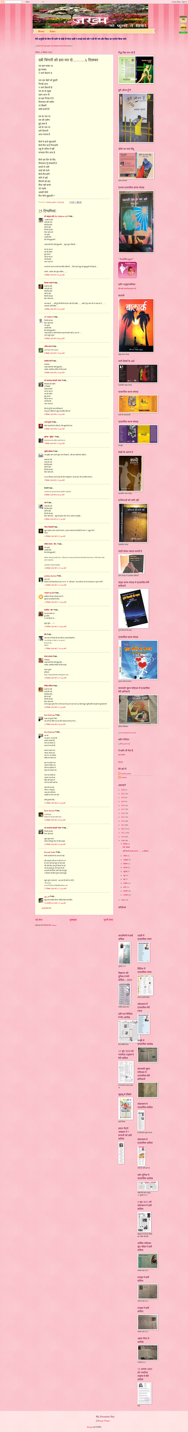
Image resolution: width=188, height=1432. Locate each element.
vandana (124, 777)
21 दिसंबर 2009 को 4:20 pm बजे (54, 724)
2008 (123, 900)
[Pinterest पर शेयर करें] (80, 202)
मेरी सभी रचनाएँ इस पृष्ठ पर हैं (127, 288)
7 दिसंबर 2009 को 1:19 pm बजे (54, 443)
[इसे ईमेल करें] (70, 202)
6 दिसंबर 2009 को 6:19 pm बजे (54, 372)
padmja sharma (50, 576)
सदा (45, 502)
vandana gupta (126, 774)
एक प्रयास (121, 754)
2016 (123, 813)
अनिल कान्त (48, 346)
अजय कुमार (48, 422)
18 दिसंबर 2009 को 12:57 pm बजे (55, 678)
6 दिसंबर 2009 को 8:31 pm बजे (54, 429)
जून (124, 875)
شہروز (47, 896)
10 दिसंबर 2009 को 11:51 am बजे (55, 568)
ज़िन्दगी (120, 762)
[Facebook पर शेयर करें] (78, 202)
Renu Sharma (49, 810)
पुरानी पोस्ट (108, 919)
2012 (123, 829)
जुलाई (125, 871)
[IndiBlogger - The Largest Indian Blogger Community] (127, 277)
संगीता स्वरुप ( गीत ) (50, 544)
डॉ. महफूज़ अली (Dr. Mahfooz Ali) (56, 216)
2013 (123, 825)
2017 (123, 809)
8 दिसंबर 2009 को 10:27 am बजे (54, 519)
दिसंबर (125, 844)
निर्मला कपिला (48, 685)
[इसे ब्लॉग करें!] (73, 202)
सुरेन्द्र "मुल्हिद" (49, 436)
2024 (123, 789)
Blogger (90, 1427)
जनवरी (125, 895)
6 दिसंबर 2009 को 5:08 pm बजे (54, 338)
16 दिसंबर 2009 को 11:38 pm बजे (55, 626)
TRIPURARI (49, 593)
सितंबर (125, 863)
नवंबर (125, 855)
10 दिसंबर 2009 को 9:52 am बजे (54, 536)
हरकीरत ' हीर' (48, 610)
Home (41, 31)
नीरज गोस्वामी (48, 527)
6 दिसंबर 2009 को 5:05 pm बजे (54, 275)
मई (124, 879)
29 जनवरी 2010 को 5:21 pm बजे (55, 903)
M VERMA (48, 317)
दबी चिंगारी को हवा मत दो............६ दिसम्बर (135, 851)
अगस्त (125, 867)
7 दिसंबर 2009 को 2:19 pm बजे (54, 480)
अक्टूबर (126, 859)
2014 (123, 821)
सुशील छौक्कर (48, 451)
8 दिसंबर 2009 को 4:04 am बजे (54, 495)
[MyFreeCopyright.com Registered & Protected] (52, 45)
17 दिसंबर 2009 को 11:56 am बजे (55, 648)
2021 (123, 793)
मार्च (124, 887)
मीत (45, 634)
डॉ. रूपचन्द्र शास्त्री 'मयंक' (53, 380)
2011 (123, 832)
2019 (123, 801)
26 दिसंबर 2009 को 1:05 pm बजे (54, 820)
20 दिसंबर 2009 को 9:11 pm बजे (54, 707)
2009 (123, 840)
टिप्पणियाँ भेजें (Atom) (49, 925)
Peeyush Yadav (50, 852)
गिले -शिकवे (126, 847)
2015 (123, 817)
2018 (123, 805)
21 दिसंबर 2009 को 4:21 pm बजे (54, 803)
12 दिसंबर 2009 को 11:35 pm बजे (55, 602)
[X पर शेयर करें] (75, 202)
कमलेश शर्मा (48, 361)
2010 (123, 836)
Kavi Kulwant (49, 715)
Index (53, 31)
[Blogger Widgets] (103, 1420)
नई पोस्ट (39, 919)
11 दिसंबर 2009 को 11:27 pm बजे (55, 585)
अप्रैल (125, 883)
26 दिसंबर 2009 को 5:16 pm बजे (54, 844)
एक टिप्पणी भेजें (46, 908)
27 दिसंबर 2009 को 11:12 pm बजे (55, 888)
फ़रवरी (125, 891)
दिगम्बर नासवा (48, 282)
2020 (123, 797)
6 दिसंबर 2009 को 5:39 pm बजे (54, 353)
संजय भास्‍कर (48, 656)
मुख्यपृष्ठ (73, 919)
